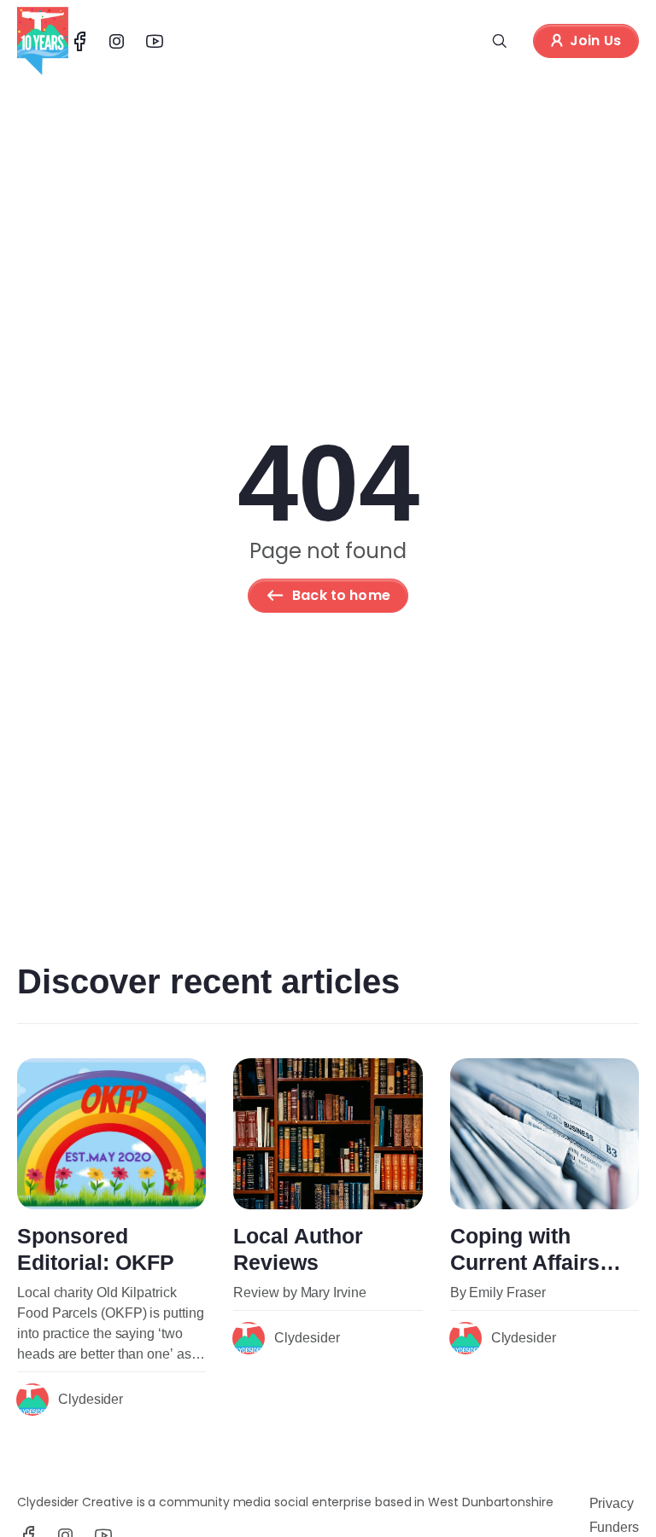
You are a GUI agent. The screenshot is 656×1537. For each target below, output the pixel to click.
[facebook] (79, 41)
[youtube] (155, 41)
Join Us (595, 40)
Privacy (611, 1503)
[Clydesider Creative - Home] (42, 41)
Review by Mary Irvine (299, 1292)
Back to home (341, 595)
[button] (499, 41)
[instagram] (117, 41)
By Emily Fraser (498, 1292)
